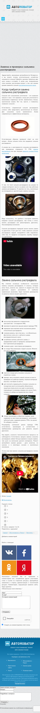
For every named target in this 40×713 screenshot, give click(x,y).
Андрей (8, 496)
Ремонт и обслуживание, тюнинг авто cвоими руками (23, 10)
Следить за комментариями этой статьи (17, 625)
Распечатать (7, 500)
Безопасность (12, 660)
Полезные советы (27, 670)
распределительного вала (27, 85)
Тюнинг (10, 670)
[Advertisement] (20, 44)
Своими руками (27, 665)
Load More (20, 632)
